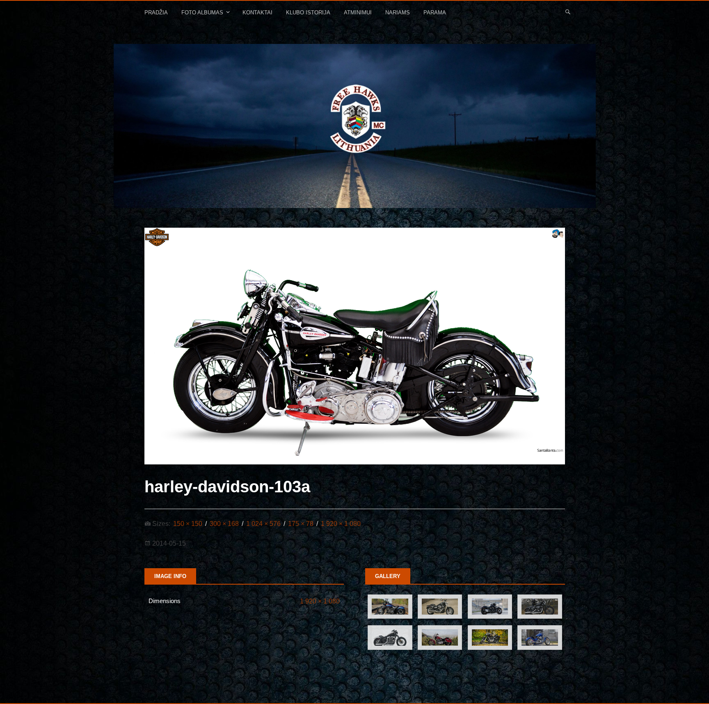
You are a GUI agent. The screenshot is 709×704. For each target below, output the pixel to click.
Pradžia (156, 12)
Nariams (397, 12)
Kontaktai (257, 12)
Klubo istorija (308, 12)
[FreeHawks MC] (355, 126)
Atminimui (358, 12)
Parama (434, 12)
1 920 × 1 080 (320, 601)
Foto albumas (202, 12)
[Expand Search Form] (567, 11)
